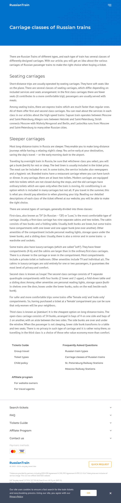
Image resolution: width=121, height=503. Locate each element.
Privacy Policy (16, 496)
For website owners (26, 383)
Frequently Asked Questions (80, 345)
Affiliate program (22, 377)
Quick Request (100, 464)
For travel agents (24, 389)
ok (88, 493)
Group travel (21, 351)
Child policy (21, 363)
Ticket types (21, 357)
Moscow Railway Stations (80, 368)
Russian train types (76, 351)
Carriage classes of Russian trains (85, 357)
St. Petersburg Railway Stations (84, 363)
